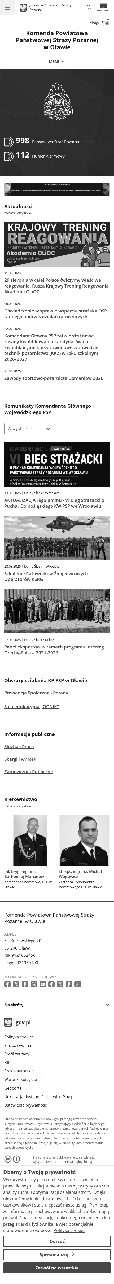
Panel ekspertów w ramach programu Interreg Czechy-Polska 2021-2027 (54, 650)
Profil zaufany (16, 1053)
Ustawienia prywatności (26, 1105)
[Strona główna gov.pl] (24, 8)
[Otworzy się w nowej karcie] (8, 984)
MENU (55, 61)
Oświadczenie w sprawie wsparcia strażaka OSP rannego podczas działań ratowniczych (55, 314)
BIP (7, 1062)
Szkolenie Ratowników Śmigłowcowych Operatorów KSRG (46, 576)
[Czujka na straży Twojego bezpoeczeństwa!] (57, 189)
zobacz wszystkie (17, 213)
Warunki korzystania (23, 1079)
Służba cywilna (17, 1045)
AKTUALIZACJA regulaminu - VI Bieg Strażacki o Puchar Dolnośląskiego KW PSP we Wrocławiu (54, 503)
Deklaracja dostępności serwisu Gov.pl (39, 1096)
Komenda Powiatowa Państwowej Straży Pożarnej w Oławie (57, 40)
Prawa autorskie (19, 1070)
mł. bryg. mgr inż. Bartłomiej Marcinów (24, 874)
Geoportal (13, 1088)
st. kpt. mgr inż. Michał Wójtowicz (80, 874)
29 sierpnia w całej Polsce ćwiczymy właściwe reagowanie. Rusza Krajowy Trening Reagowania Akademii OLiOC (56, 285)
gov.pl (23, 1023)
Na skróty (14, 1004)
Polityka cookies (19, 1036)
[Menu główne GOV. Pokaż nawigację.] (7, 7)
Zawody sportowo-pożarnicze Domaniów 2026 (53, 378)
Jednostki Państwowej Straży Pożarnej (50, 7)
